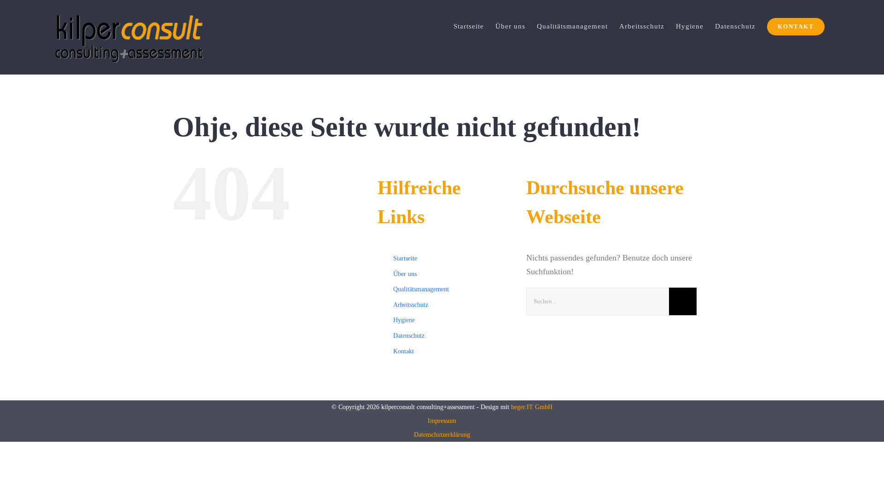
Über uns (405, 274)
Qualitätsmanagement (421, 289)
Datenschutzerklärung (442, 434)
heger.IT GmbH (531, 407)
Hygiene (404, 320)
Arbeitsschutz (410, 304)
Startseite (405, 258)
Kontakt (403, 351)
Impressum (442, 420)
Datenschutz (409, 335)
